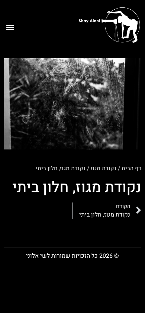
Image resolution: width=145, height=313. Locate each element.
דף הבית (131, 168)
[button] (10, 27)
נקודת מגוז (103, 168)
